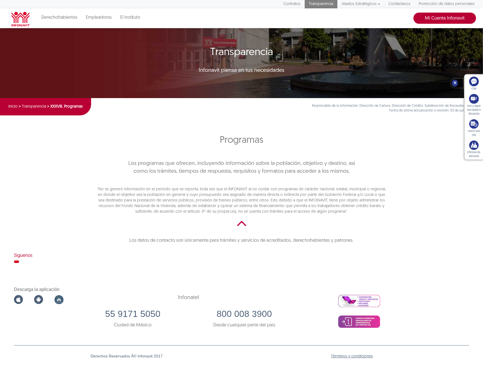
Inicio (13, 107)
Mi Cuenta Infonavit (445, 18)
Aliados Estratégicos (359, 4)
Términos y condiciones (352, 356)
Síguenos (23, 255)
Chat (474, 88)
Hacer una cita (474, 133)
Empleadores (99, 17)
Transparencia (321, 4)
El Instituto (130, 17)
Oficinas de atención (473, 154)
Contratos (291, 4)
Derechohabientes (59, 17)
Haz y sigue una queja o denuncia (474, 110)
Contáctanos (399, 4)
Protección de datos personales (447, 4)
